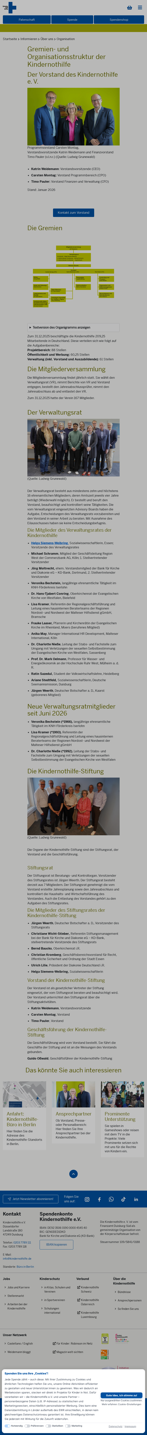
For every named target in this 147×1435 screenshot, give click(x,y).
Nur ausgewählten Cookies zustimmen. (121, 1400)
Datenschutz (115, 1426)
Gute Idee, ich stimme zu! (121, 1395)
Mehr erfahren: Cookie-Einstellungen (121, 1404)
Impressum (130, 1426)
